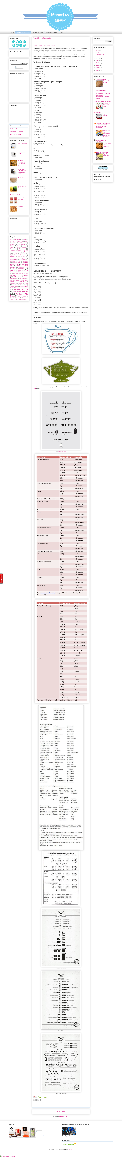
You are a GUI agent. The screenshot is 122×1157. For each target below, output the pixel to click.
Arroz (24, 239)
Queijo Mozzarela (14, 286)
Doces (26, 252)
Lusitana (25, 261)
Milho (14, 268)
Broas (24, 246)
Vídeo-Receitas (22, 299)
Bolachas (22, 243)
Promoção (23, 284)
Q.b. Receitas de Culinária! (101, 140)
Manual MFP (16, 262)
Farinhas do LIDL (15, 195)
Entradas (22, 253)
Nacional (21, 269)
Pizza (26, 283)
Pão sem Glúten (14, 280)
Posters (53, 45)
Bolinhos (12, 244)
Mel (27, 267)
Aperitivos (17, 239)
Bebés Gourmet (101, 90)
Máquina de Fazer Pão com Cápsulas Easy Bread (22, 171)
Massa (18, 265)
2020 (97, 50)
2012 (97, 63)
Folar (19, 256)
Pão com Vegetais (18, 273)
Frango (12, 258)
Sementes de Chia (22, 296)
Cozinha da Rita (101, 79)
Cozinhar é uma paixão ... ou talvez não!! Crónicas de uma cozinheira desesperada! (103, 126)
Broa (18, 246)
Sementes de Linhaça (15, 297)
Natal (11, 270)
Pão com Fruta (23, 272)
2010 (97, 67)
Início (12, 32)
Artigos (12, 241)
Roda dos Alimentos (51, 32)
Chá (17, 247)
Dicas (19, 252)
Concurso (22, 249)
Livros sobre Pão (15, 261)
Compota (12, 249)
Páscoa (22, 281)
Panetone (20, 206)
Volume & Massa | (38, 45)
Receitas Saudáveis (102, 152)
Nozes (19, 270)
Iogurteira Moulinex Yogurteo (105, 115)
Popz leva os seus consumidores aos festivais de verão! (106, 133)
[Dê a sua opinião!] (36, 1100)
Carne (11, 247)
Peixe (20, 283)
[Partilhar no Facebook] (40, 1100)
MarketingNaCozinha (62, 451)
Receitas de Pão (20, 291)
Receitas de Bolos (21, 289)
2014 (97, 58)
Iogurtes (98, 112)
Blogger (70, 1149)
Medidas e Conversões (23, 32)
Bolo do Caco (22, 244)
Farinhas (22, 255)
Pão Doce (24, 275)
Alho (11, 239)
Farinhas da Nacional (21, 198)
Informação (21, 258)
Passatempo (13, 283)
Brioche (12, 246)
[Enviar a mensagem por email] (34, 1100)
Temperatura (46, 45)
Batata (26, 241)
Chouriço (24, 247)
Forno (24, 256)
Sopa (16, 299)
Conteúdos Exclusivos (15, 250)
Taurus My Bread (22, 143)
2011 (97, 65)
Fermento (12, 256)
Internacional (22, 259)
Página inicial (61, 1112)
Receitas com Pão (22, 287)
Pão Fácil (17, 277)
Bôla (14, 243)
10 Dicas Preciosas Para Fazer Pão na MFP (22, 163)
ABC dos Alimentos (38, 32)
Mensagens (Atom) (64, 1116)
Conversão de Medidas (16, 131)
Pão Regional (22, 278)
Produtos (15, 284)
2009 (97, 70)
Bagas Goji (20, 241)
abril (99, 52)
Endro (15, 253)
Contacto (62, 32)
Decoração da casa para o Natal (106, 104)
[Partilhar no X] (38, 1100)
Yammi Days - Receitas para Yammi (103, 94)
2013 (97, 60)
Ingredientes (13, 259)
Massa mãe (21, 177)
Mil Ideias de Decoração (103, 101)
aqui (34, 388)
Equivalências (14, 255)
